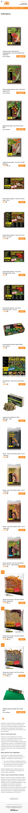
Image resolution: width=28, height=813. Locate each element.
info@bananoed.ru (23, 1)
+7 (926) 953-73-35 (23, 4)
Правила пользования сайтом (14, 807)
